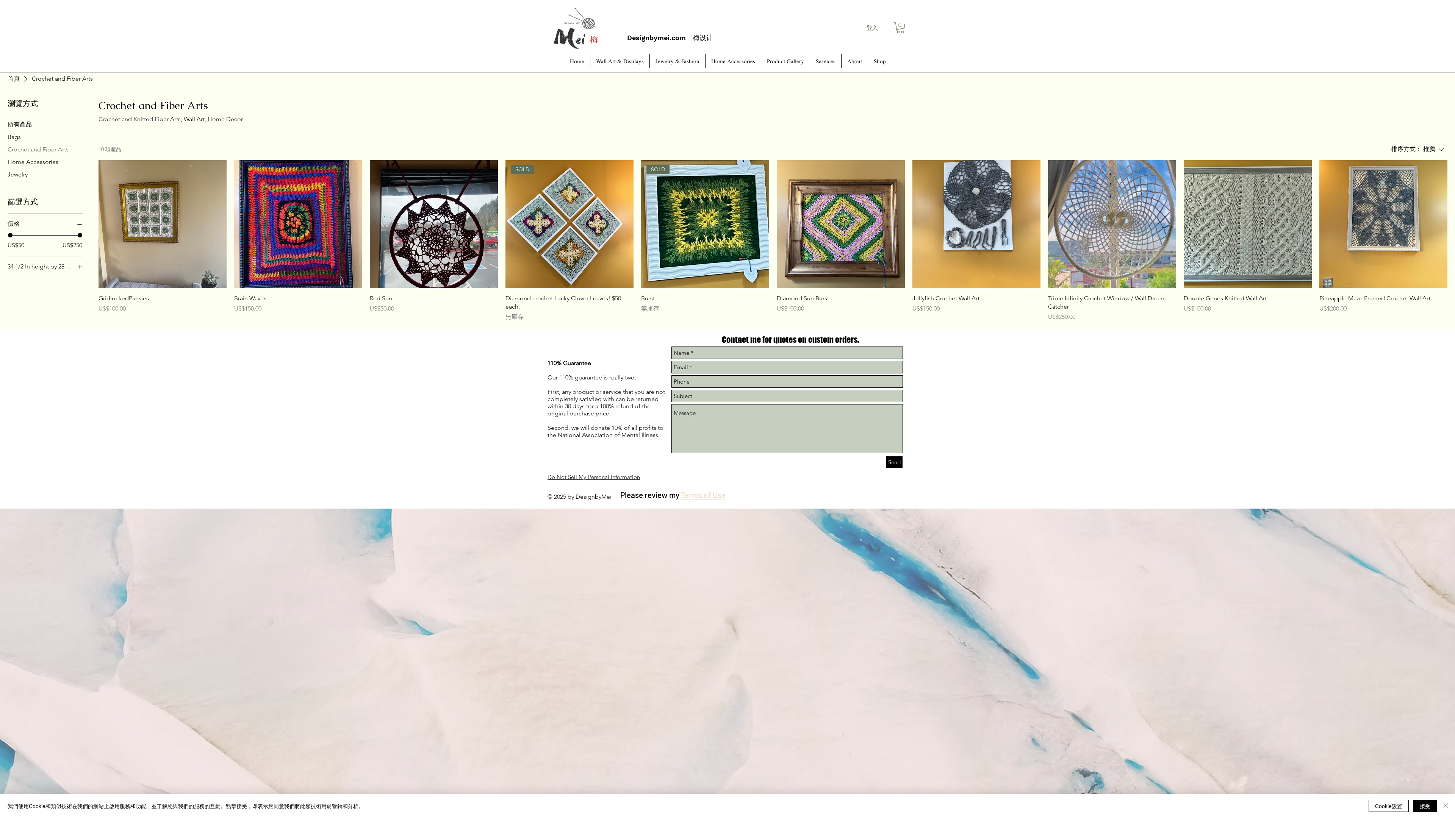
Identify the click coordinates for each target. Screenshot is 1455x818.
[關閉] (1445, 806)
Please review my (650, 495)
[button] (900, 27)
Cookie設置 (1388, 806)
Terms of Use (703, 495)
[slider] (10, 235)
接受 (1425, 806)
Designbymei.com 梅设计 (670, 38)
